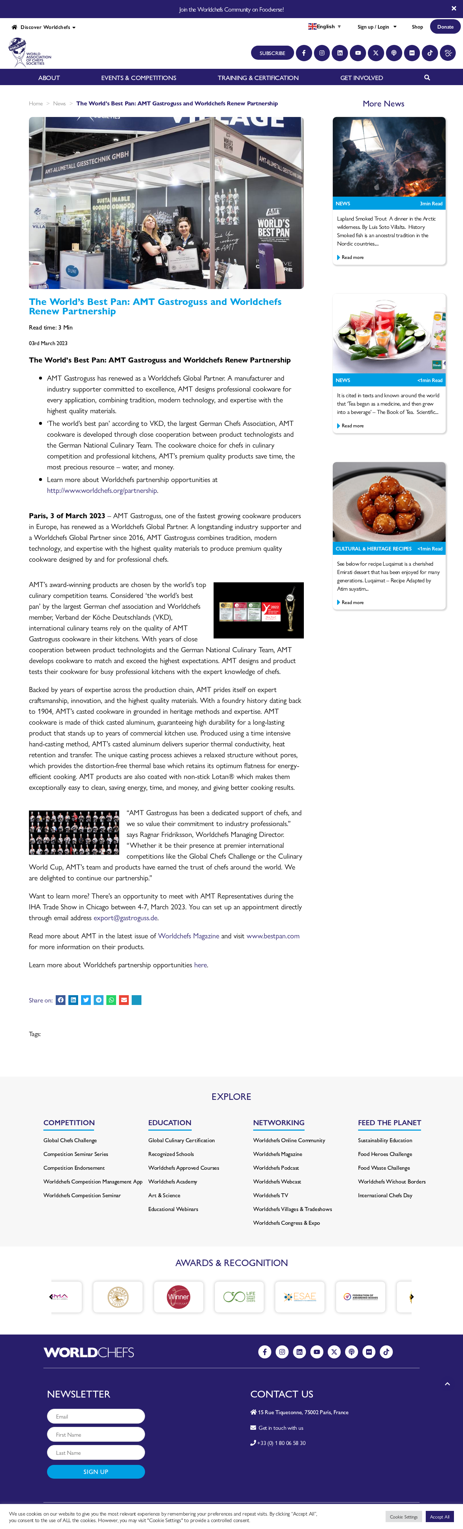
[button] (60, 1000)
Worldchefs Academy (172, 1181)
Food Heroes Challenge (385, 1153)
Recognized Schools (171, 1153)
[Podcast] (394, 53)
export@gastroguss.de (125, 917)
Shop (417, 26)
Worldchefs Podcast (276, 1167)
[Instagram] (322, 53)
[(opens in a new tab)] (87, 1297)
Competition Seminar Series (75, 1153)
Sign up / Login (373, 26)
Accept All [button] (440, 1516)
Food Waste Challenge (384, 1167)
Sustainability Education (385, 1140)
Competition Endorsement (74, 1167)
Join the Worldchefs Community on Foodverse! (231, 9)
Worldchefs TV (270, 1195)
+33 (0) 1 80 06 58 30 (281, 1442)
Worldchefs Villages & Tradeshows (292, 1209)
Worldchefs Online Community (289, 1140)
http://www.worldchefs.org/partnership (102, 490)
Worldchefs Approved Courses (183, 1167)
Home (36, 103)
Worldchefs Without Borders (392, 1181)
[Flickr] (412, 53)
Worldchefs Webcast (277, 1181)
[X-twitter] (376, 53)
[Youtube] (358, 53)
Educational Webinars (173, 1209)
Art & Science (164, 1195)
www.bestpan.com (273, 935)
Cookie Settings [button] (404, 1516)
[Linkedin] (340, 53)
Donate (445, 26)
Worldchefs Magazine (188, 935)
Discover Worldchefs (43, 26)
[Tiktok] (430, 53)
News (59, 103)
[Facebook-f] (304, 53)
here (200, 964)
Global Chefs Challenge (70, 1140)
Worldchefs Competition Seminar (82, 1195)
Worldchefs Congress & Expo (286, 1222)
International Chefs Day (385, 1195)
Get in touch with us (279, 1427)
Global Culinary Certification (181, 1140)
